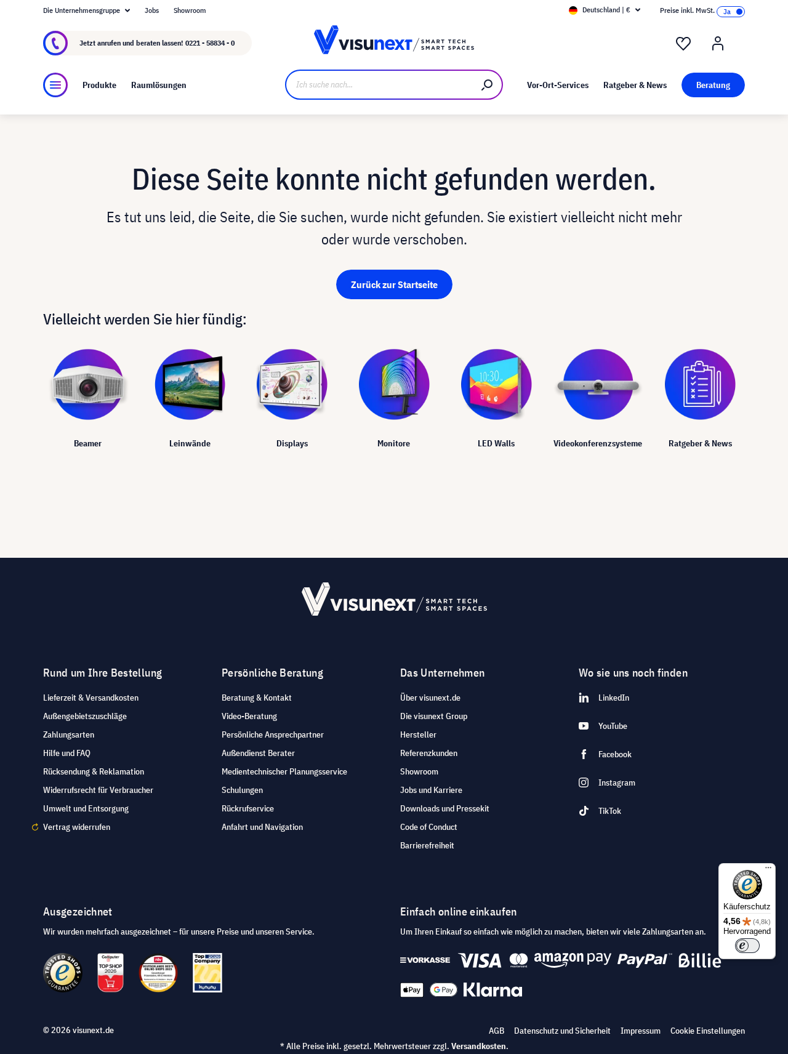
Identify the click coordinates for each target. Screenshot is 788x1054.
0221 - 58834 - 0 (210, 42)
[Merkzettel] (683, 43)
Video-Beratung (249, 716)
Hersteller (418, 734)
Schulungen (242, 789)
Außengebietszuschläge (85, 716)
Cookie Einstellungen (707, 1030)
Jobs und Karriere (431, 789)
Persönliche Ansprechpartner (273, 734)
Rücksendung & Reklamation (93, 771)
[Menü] (55, 85)
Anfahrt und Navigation (262, 826)
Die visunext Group (433, 716)
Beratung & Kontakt (257, 697)
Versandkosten (478, 1046)
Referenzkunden (428, 752)
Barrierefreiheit (427, 845)
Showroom (190, 10)
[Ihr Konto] (717, 43)
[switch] (747, 945)
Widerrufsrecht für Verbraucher (98, 789)
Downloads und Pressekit (444, 808)
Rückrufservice (248, 808)
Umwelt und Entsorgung (86, 808)
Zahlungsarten (68, 734)
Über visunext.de (430, 697)
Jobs (152, 10)
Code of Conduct (428, 826)
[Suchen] (487, 85)
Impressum (641, 1030)
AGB (496, 1030)
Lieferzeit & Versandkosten (91, 697)
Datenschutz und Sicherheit (562, 1030)
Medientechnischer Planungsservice (284, 771)
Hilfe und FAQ (66, 752)
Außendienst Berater (258, 752)
